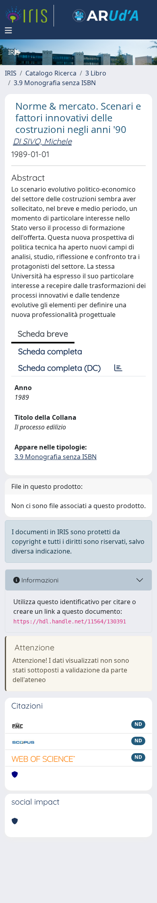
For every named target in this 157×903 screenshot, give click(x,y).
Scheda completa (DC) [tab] (59, 368)
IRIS (11, 73)
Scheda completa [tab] (50, 351)
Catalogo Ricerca (50, 73)
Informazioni (39, 580)
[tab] (118, 368)
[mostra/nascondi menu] (8, 31)
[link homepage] (29, 16)
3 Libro (95, 73)
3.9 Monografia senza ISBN (55, 82)
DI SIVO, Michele (42, 141)
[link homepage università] (105, 16)
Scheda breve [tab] (43, 334)
